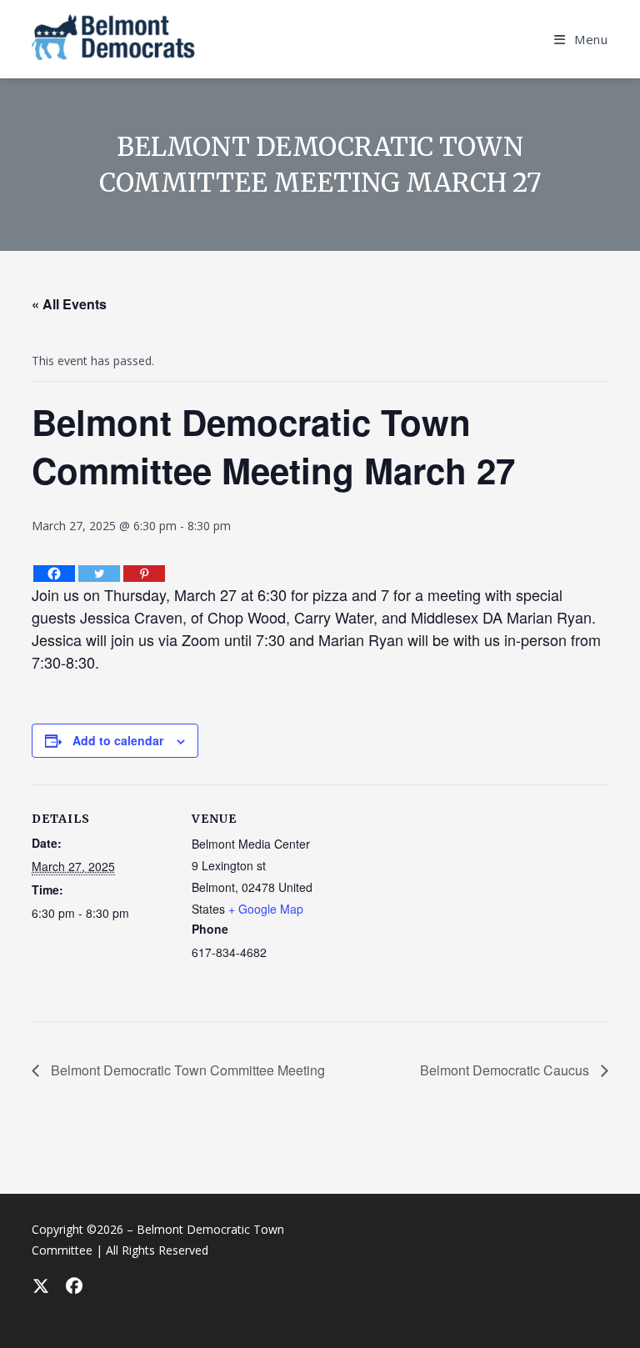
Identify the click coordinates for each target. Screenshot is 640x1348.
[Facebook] (54, 573)
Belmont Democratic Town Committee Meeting (186, 1070)
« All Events (69, 303)
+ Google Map (265, 908)
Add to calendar (117, 740)
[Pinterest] (144, 573)
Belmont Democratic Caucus (506, 1070)
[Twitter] (99, 573)
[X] (40, 1285)
